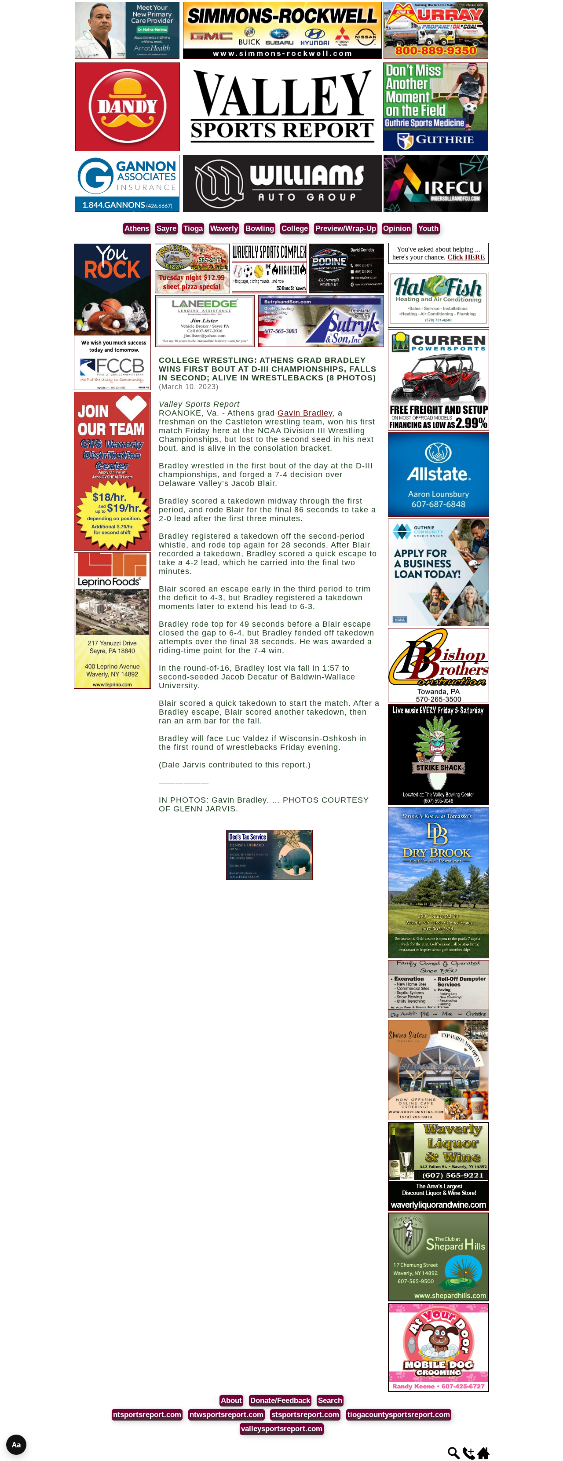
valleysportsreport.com (281, 1428)
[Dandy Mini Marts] (127, 149)
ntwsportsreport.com (226, 1414)
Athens (136, 228)
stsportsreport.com (305, 1414)
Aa (16, 1445)
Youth (428, 228)
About (231, 1400)
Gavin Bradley (305, 413)
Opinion (397, 228)
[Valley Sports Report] (282, 149)
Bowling (259, 228)
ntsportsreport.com (147, 1414)
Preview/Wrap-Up (345, 228)
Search (330, 1400)
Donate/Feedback (280, 1400)
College (295, 228)
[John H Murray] (436, 57)
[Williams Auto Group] (282, 210)
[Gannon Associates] (127, 210)
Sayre (166, 228)
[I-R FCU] (436, 210)
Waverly (224, 228)
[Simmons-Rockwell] (282, 57)
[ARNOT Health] (127, 57)
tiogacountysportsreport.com (398, 1414)
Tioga (193, 228)
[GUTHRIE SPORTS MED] (435, 149)
